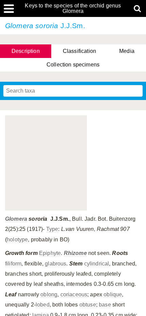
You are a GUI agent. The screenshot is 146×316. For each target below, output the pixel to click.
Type (52, 229)
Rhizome (75, 253)
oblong (48, 294)
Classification (79, 51)
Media (126, 51)
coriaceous (74, 294)
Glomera (16, 219)
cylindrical (96, 263)
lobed (43, 305)
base (105, 305)
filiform (13, 263)
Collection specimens (73, 64)
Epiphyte (50, 253)
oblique (113, 294)
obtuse (87, 305)
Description (26, 51)
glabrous (55, 263)
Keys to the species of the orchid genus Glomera (73, 8)
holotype (17, 239)
